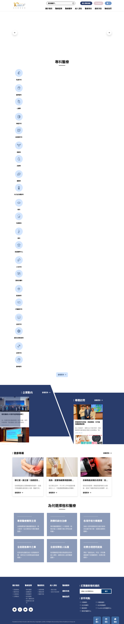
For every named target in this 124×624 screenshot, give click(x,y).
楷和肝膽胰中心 (86, 611)
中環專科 (84, 602)
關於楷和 (15, 585)
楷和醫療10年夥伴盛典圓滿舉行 (12, 414)
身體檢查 (28, 592)
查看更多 (61, 375)
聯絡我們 (108, 8)
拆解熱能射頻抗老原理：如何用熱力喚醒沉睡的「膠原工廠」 (96, 480)
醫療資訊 (40, 585)
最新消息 (98, 8)
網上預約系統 (86, 3)
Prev (14, 32)
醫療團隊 (68, 8)
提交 (106, 591)
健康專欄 (41, 589)
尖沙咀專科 (85, 605)
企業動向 (16, 596)
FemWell (98, 3)
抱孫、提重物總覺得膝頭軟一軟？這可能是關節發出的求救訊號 (62, 480)
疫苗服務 (28, 596)
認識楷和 (16, 589)
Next (109, 32)
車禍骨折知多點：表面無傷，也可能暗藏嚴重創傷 (87, 423)
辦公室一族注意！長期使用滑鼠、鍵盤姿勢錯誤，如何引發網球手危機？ (28, 480)
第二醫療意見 (30, 598)
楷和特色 (16, 592)
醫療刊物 (41, 594)
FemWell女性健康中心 (104, 608)
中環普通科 (101, 602)
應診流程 (53, 589)
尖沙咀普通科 (102, 605)
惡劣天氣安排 (55, 592)
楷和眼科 (84, 608)
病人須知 (53, 585)
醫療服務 (28, 585)
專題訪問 (41, 592)
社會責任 (16, 594)
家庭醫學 (28, 594)
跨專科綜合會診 (30, 601)
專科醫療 (28, 589)
